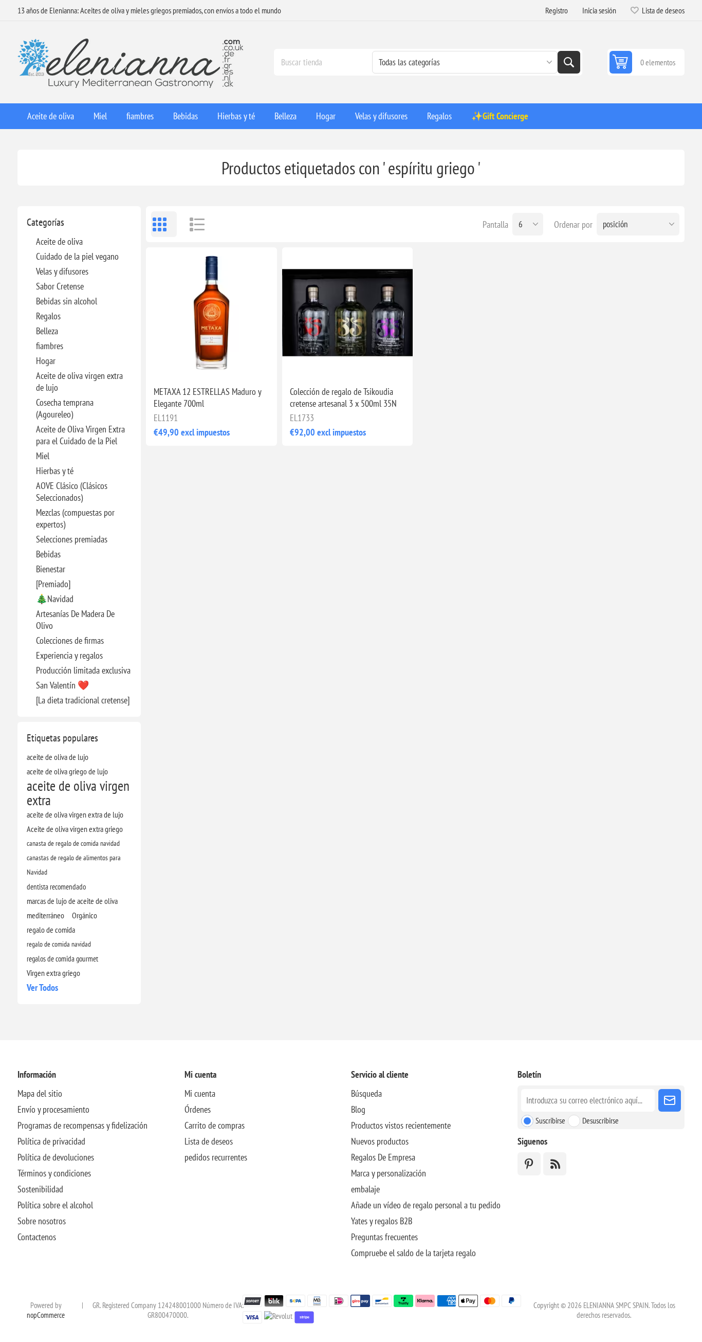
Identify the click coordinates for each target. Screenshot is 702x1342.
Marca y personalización (388, 1173)
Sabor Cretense (60, 286)
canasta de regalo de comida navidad (73, 843)
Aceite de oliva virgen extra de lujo (79, 381)
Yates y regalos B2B (381, 1221)
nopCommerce (46, 1315)
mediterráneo (45, 915)
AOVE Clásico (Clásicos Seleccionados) (71, 491)
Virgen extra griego (53, 973)
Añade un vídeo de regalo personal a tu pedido (426, 1205)
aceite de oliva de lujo (57, 757)
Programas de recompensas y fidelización (82, 1125)
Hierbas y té (54, 471)
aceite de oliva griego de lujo (67, 771)
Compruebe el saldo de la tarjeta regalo (413, 1253)
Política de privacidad (51, 1141)
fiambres (49, 346)
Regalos (48, 316)
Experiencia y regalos (69, 655)
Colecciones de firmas (70, 640)
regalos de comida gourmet (62, 958)
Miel (42, 456)
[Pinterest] (529, 1163)
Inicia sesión (599, 10)
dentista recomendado (56, 886)
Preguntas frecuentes (384, 1237)
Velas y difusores (62, 271)
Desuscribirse (600, 1120)
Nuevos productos (380, 1141)
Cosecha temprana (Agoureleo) (65, 408)
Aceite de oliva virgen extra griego (75, 829)
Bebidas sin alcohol (66, 301)
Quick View (187, 361)
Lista (192, 224)
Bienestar (50, 569)
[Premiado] (53, 584)
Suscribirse (550, 1120)
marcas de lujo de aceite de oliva (72, 901)
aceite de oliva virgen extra (78, 792)
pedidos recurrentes (215, 1157)
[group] (211, 312)
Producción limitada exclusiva (83, 670)
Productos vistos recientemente (401, 1125)
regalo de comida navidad (59, 944)
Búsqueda (569, 62)
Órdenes (197, 1109)
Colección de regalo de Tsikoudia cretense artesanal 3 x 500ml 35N (343, 397)
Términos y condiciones (54, 1173)
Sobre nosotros (41, 1221)
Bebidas (48, 554)
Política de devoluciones (55, 1157)
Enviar (669, 1100)
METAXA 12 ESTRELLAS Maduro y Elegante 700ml (207, 397)
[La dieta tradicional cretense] (83, 700)
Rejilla (164, 224)
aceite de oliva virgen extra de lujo (75, 814)
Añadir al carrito (234, 361)
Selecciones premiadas (71, 539)
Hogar (46, 361)
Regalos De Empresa (383, 1157)
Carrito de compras (214, 1125)
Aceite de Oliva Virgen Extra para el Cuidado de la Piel (80, 435)
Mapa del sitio (39, 1093)
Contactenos (36, 1237)
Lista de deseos (208, 1141)
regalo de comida (51, 929)
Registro (556, 10)
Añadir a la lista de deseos (166, 361)
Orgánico (84, 915)
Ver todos (42, 987)
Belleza (47, 331)
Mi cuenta (199, 1093)
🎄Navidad (54, 599)
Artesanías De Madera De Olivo (75, 619)
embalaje (365, 1189)
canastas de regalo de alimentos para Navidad (74, 865)
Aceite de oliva (59, 241)
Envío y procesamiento (53, 1109)
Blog (358, 1109)
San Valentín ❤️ (62, 685)
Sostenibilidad (40, 1189)
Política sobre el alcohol (55, 1205)
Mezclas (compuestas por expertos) (75, 518)
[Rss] (554, 1163)
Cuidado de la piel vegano (77, 256)
